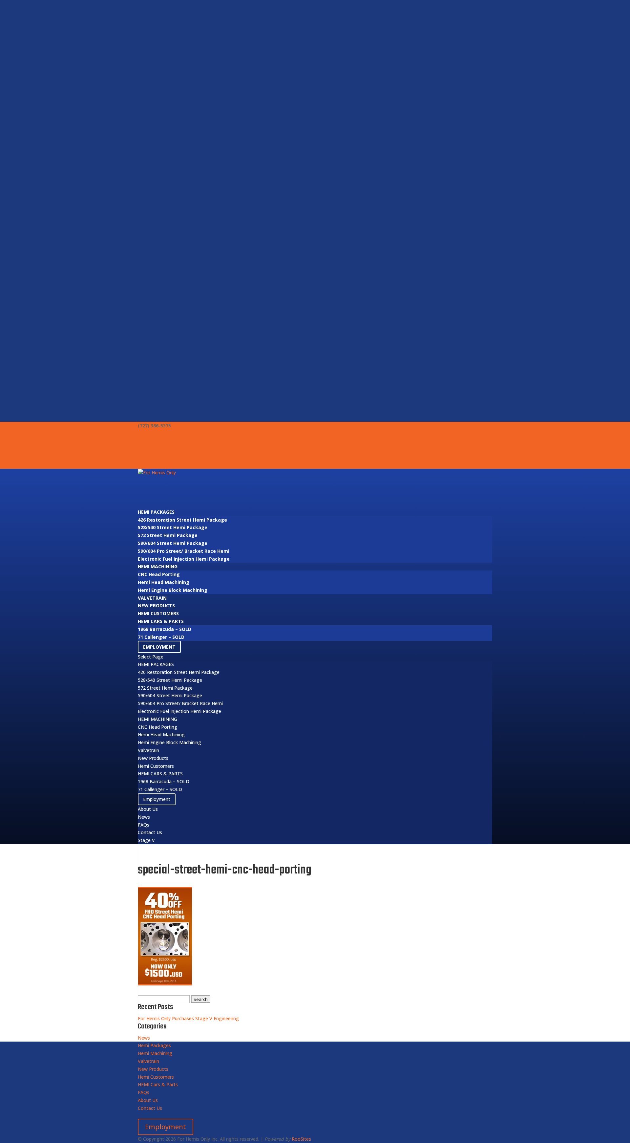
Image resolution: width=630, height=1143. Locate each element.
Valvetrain (152, 598)
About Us (148, 433)
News (144, 441)
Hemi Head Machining (163, 582)
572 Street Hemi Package (168, 535)
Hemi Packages (156, 512)
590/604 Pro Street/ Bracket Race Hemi (183, 551)
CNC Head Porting (159, 574)
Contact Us (151, 457)
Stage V (147, 465)
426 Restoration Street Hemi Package (182, 520)
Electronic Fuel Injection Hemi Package (184, 559)
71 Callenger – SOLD (161, 637)
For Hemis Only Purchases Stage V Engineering (188, 1018)
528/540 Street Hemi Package (172, 527)
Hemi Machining (158, 566)
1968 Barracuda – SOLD (164, 629)
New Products (156, 605)
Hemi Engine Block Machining (172, 590)
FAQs (144, 449)
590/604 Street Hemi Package (172, 543)
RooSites (301, 1139)
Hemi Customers (158, 613)
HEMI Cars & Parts (161, 621)
